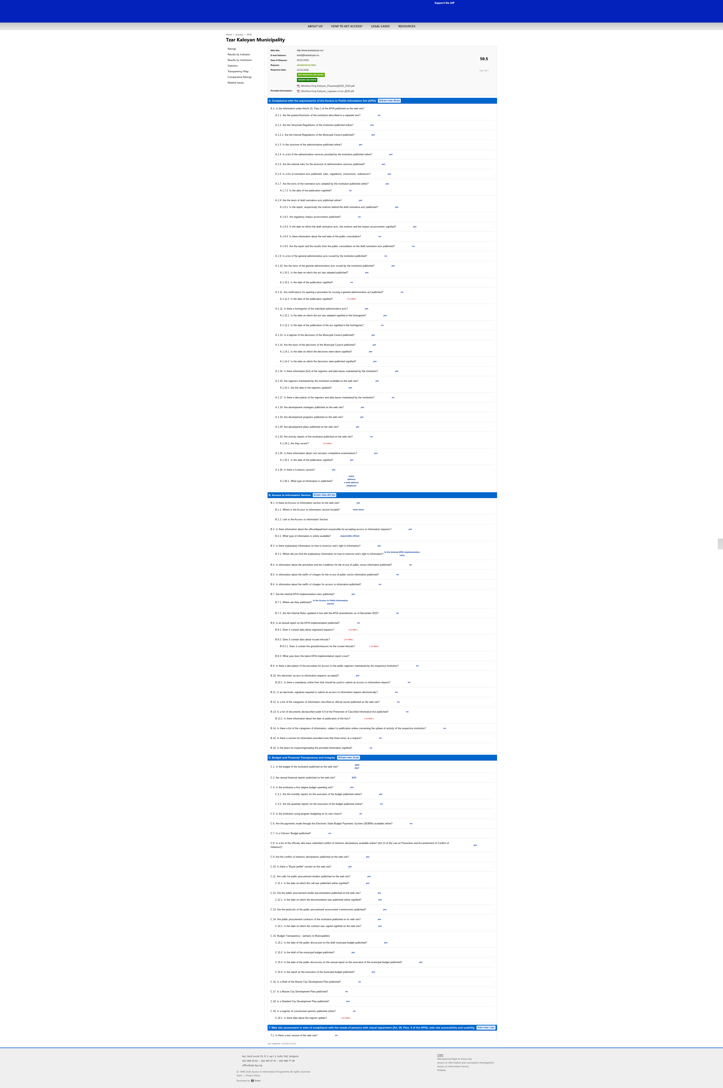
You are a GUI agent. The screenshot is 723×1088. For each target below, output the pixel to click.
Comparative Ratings (240, 77)
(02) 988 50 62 (250, 1060)
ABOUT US (315, 26)
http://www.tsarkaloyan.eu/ (310, 50)
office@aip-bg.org (252, 1065)
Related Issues (236, 82)
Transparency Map (238, 71)
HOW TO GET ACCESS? (346, 26)
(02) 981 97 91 (268, 1060)
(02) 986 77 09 (287, 1060)
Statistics (233, 65)
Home (229, 34)
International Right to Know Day (454, 1058)
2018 (249, 34)
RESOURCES (406, 26)
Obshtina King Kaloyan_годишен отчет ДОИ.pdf (327, 91)
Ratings (232, 48)
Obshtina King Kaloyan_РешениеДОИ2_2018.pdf (328, 85)
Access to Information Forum (453, 1066)
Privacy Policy (253, 1075)
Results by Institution (240, 60)
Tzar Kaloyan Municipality (255, 39)
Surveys (239, 34)
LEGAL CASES (380, 26)
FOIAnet (441, 1070)
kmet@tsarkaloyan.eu (308, 55)
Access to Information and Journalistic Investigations (465, 1062)
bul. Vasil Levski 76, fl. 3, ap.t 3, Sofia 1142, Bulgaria (270, 1056)
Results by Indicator (239, 54)
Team (239, 1075)
